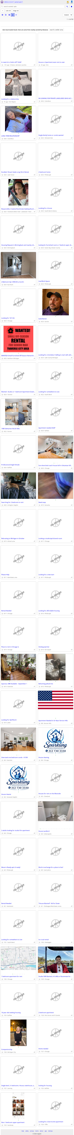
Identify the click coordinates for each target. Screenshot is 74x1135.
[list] (2, 14)
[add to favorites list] (2, 65)
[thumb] (6, 14)
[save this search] (71, 6)
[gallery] (12, 14)
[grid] (9, 14)
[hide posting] (34, 65)
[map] (16, 14)
